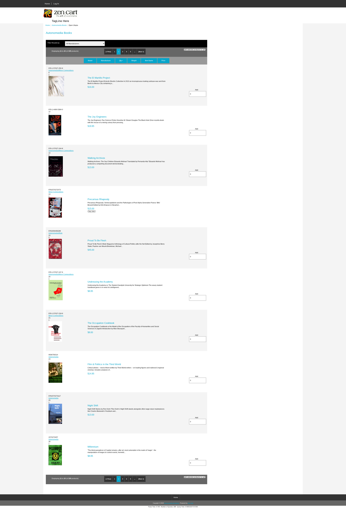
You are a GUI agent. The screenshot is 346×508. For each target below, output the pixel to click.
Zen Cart (190, 503)
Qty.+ (121, 60)
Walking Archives (96, 158)
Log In (56, 4)
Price (163, 60)
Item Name (149, 60)
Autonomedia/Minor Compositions (61, 70)
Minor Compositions (56, 192)
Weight (134, 60)
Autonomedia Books (59, 25)
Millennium (93, 446)
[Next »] (141, 51)
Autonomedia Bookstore (171, 503)
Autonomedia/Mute (55, 233)
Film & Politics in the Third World (104, 364)
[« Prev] (108, 51)
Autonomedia (53, 357)
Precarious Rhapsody (98, 199)
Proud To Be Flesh (97, 240)
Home (47, 4)
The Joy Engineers (97, 116)
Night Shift (93, 405)
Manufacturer (106, 60)
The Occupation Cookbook (101, 323)
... (134, 51)
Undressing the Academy (100, 281)
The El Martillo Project (99, 77)
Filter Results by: (54, 43)
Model (90, 60)
